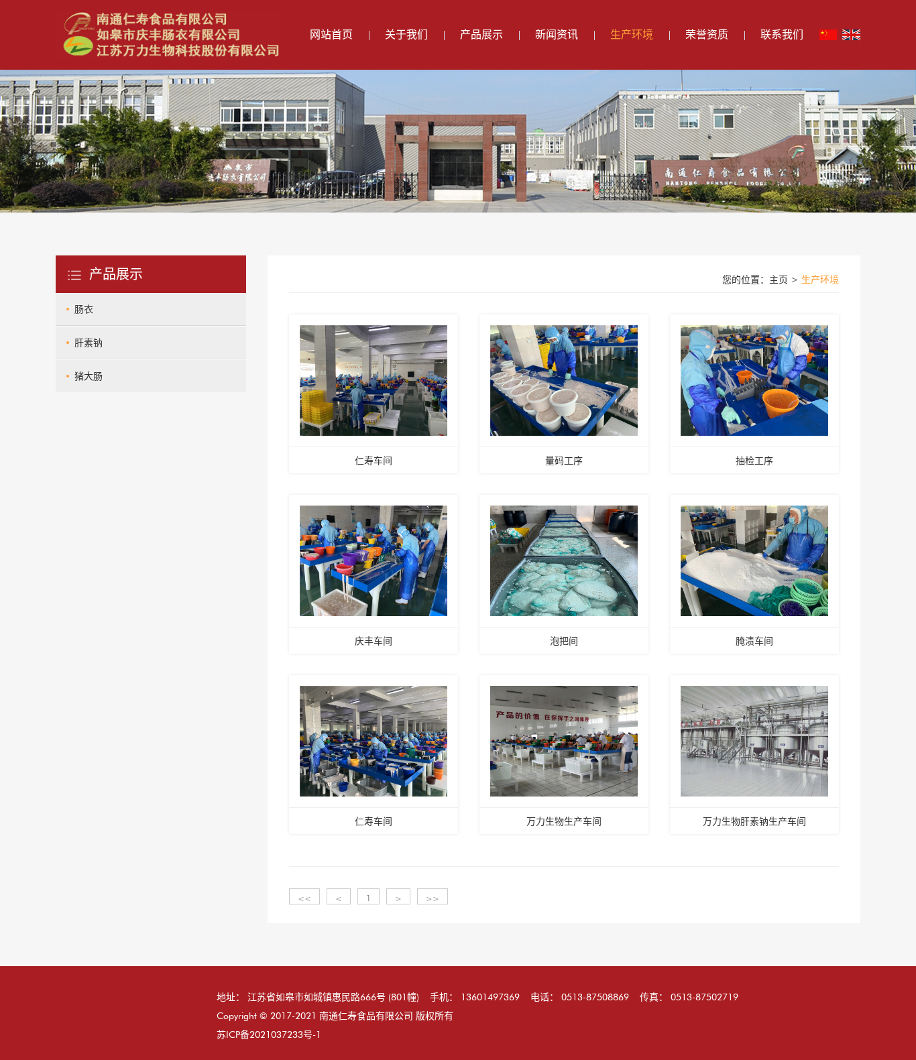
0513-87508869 (595, 997)
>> (432, 898)
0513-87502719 (704, 997)
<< (304, 898)
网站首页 (331, 34)
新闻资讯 (556, 34)
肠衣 (83, 309)
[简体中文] (828, 35)
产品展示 (481, 34)
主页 (778, 279)
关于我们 (406, 34)
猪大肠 (88, 376)
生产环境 (631, 34)
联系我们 (781, 34)
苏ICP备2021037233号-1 (269, 1034)
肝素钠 (88, 342)
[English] (851, 35)
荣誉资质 (706, 34)
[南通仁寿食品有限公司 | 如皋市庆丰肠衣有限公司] (168, 33)
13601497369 (490, 997)
